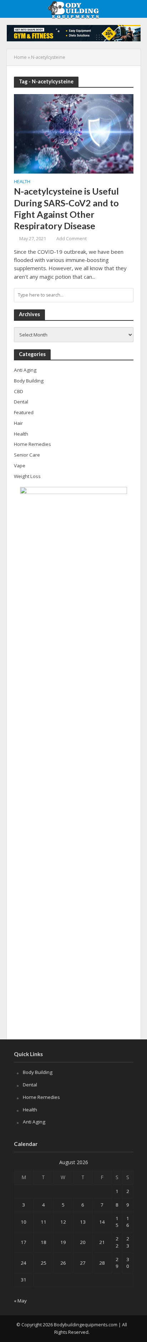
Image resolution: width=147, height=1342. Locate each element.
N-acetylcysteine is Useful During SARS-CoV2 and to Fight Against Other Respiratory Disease (66, 208)
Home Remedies (41, 1097)
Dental (30, 1084)
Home (20, 57)
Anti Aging (34, 1122)
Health (22, 182)
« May (20, 1300)
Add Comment (71, 239)
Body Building (37, 1072)
